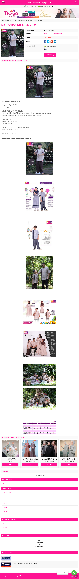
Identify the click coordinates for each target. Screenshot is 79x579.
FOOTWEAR (7, 492)
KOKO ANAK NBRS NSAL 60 (18, 24)
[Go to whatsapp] (74, 572)
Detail (10, 464)
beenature (6, 500)
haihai (5, 503)
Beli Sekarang (50, 55)
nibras (23, 20)
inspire (5, 507)
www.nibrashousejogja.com (39, 2)
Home (4, 20)
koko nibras (18, 20)
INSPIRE (5, 531)
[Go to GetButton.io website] (74, 577)
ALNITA (5, 527)
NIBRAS (5, 523)
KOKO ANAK (10, 20)
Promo (5, 484)
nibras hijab (6, 515)
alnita (4, 496)
